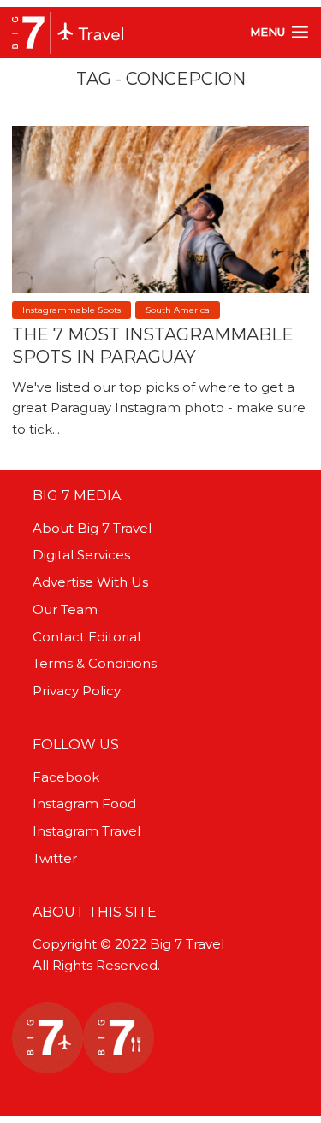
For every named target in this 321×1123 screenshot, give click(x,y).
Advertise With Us (90, 582)
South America (178, 310)
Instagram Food (84, 803)
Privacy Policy (77, 691)
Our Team (65, 609)
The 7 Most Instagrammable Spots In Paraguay (153, 345)
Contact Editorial (86, 637)
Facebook (66, 777)
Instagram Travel (86, 831)
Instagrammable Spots (71, 310)
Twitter (55, 858)
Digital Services (81, 555)
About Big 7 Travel (92, 528)
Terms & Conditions (95, 663)
